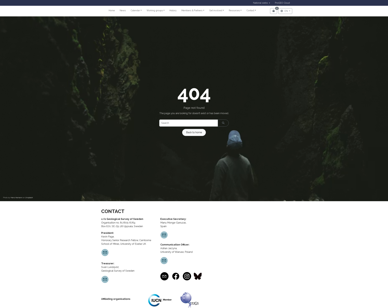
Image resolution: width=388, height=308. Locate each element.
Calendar (135, 10)
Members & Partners (191, 10)
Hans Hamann (17, 197)
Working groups (155, 10)
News (123, 10)
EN (286, 11)
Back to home (194, 132)
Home (112, 10)
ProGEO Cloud (282, 3)
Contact (250, 10)
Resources (234, 10)
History (173, 10)
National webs (260, 3)
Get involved (215, 10)
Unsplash (29, 197)
